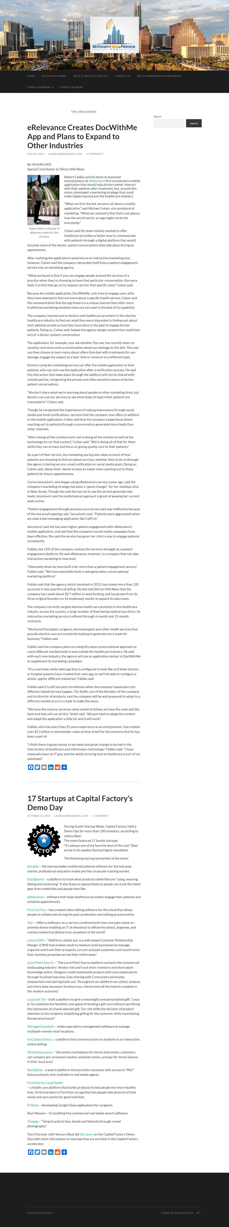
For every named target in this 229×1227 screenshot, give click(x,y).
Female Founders (38, 87)
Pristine (32, 1105)
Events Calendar (71, 87)
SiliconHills (45, 1213)
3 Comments (94, 153)
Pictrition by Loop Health (45, 1083)
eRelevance (97, 181)
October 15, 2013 (38, 815)
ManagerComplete (40, 1026)
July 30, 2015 (35, 153)
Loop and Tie (36, 999)
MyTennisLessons (39, 1052)
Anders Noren (183, 1213)
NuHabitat (34, 1070)
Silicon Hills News (53, 76)
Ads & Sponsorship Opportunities (159, 76)
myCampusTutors (39, 1039)
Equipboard (35, 879)
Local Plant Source (40, 962)
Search (157, 116)
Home (31, 76)
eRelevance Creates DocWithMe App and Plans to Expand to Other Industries (82, 136)
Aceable (33, 866)
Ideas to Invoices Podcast (90, 76)
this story (86, 1134)
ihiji (30, 923)
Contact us (122, 76)
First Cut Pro (36, 910)
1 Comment (100, 815)
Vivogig (32, 1121)
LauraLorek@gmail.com (65, 153)
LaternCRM (35, 940)
